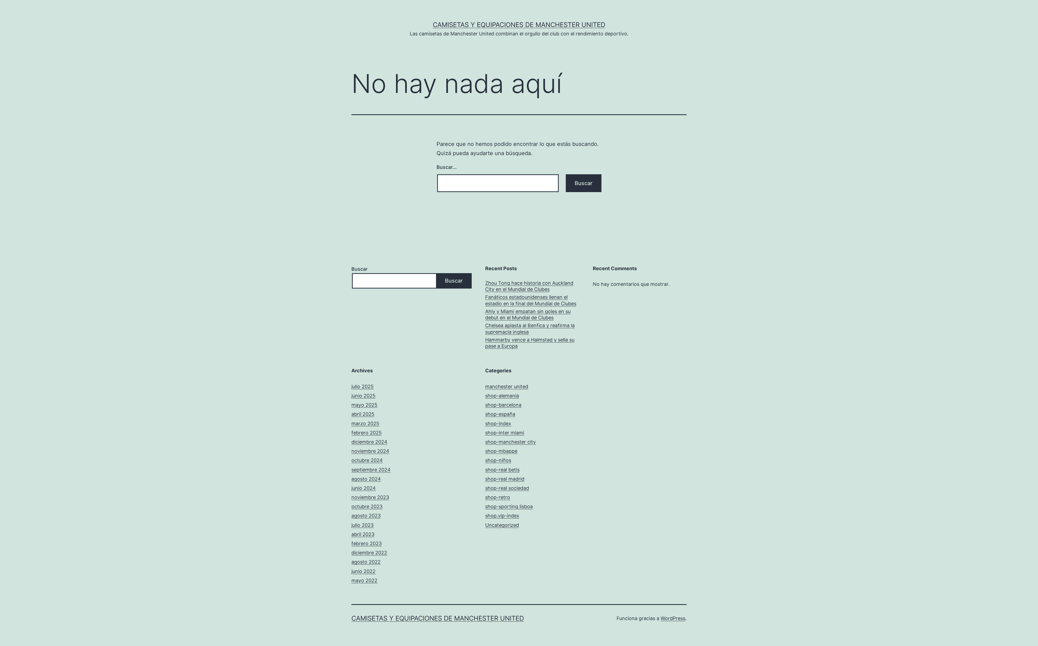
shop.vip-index (502, 515)
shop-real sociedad (507, 488)
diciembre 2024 (369, 442)
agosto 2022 (366, 562)
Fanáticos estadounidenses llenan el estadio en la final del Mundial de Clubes (530, 300)
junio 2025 (363, 396)
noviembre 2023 (370, 497)
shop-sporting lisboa (509, 506)
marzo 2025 (365, 423)
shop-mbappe (501, 451)
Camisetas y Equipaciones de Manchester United (519, 25)
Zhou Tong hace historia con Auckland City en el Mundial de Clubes (529, 286)
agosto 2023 (366, 515)
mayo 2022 (364, 580)
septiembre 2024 (371, 470)
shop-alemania (502, 396)
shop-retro (497, 497)
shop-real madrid (504, 479)
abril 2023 (362, 534)
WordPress (673, 618)
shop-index (498, 423)
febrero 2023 (366, 543)
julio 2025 (362, 386)
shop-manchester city (510, 442)
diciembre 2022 (369, 552)
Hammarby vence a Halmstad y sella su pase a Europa (529, 343)
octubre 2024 (367, 460)
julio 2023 (362, 525)
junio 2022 (363, 571)
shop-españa (500, 414)
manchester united (506, 386)
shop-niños (498, 460)
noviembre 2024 (370, 451)
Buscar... (447, 167)
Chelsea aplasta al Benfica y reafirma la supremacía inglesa (530, 328)
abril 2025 (362, 414)
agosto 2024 (366, 479)
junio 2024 (363, 488)
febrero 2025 (366, 433)
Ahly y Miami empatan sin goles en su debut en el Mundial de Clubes (528, 314)
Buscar (359, 269)
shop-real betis (502, 470)
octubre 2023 (366, 506)
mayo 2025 (364, 405)
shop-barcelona (503, 405)
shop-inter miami (504, 433)
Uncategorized (502, 525)
